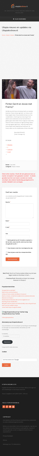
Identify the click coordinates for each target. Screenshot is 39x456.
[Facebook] (3, 406)
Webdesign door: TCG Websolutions (11, 444)
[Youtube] (13, 406)
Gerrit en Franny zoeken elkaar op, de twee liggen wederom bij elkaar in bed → (19, 274)
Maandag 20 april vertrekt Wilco (9, 301)
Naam (8, 221)
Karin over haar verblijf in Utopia (10, 305)
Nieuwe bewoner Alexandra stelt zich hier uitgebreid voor (16, 300)
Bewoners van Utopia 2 (7, 298)
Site (7, 233)
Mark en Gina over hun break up (10, 292)
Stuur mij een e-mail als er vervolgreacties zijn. (20, 248)
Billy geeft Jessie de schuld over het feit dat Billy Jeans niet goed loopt (19, 303)
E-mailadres (5, 333)
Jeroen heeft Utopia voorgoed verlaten (11, 307)
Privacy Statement (8, 436)
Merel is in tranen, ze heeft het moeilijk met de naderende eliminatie (18, 296)
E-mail (8, 227)
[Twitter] (10, 406)
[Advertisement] (19, 57)
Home (3, 35)
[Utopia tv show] (19, 8)
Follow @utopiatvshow (8, 317)
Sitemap (5, 440)
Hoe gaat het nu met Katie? (8, 290)
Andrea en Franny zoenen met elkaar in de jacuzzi (14, 294)
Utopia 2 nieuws (10, 35)
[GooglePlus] (7, 406)
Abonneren (7, 342)
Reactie (8, 202)
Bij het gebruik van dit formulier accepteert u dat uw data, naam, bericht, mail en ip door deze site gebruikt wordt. (19, 242)
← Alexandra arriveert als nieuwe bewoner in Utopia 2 (19, 279)
